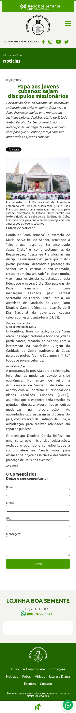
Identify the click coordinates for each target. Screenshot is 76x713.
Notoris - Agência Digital (38, 707)
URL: (9, 518)
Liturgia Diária (59, 676)
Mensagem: (13, 534)
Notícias (17, 55)
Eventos (30, 684)
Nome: (10, 487)
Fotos (26, 676)
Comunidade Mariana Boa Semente (38, 25)
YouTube (58, 41)
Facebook (43, 41)
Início (6, 55)
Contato (46, 684)
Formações (57, 669)
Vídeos (40, 676)
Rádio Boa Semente (44, 6)
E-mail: (10, 502)
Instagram (50, 41)
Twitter (66, 41)
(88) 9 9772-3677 (39, 614)
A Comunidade (34, 669)
